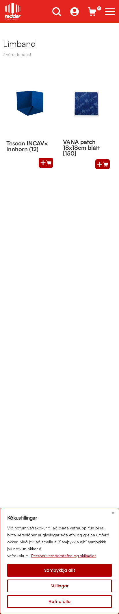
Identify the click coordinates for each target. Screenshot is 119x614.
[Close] (112, 512)
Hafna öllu (59, 601)
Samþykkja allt (59, 570)
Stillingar (60, 586)
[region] (59, 561)
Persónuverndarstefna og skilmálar (63, 555)
